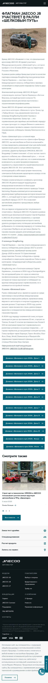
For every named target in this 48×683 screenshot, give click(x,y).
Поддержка (6, 607)
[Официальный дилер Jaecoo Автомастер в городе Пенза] (8, 3)
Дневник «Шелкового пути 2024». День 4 (23, 381)
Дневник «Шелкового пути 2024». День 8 (23, 415)
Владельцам (8, 594)
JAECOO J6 (6, 577)
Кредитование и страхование (31, 583)
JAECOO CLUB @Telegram (21, 349)
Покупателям (31, 573)
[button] (3, 510)
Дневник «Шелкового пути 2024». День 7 (22, 408)
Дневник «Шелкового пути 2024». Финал (22, 439)
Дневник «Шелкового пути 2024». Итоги (22, 446)
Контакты (6, 617)
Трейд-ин (28, 588)
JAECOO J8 (6, 582)
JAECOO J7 (6, 586)
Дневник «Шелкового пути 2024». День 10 (22, 431)
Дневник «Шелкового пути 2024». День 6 (23, 397)
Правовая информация (34, 607)
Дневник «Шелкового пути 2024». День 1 (22, 358)
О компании (30, 594)
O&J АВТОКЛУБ (8, 611)
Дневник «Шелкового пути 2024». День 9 (23, 423)
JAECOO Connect (8, 603)
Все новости (10, 517)
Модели (5, 573)
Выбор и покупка (31, 577)
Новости (28, 603)
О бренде (28, 598)
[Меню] (45, 3)
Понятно (8, 677)
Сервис (5, 598)
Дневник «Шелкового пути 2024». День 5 (23, 389)
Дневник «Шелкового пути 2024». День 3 (23, 374)
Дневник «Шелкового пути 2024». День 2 (23, 366)
